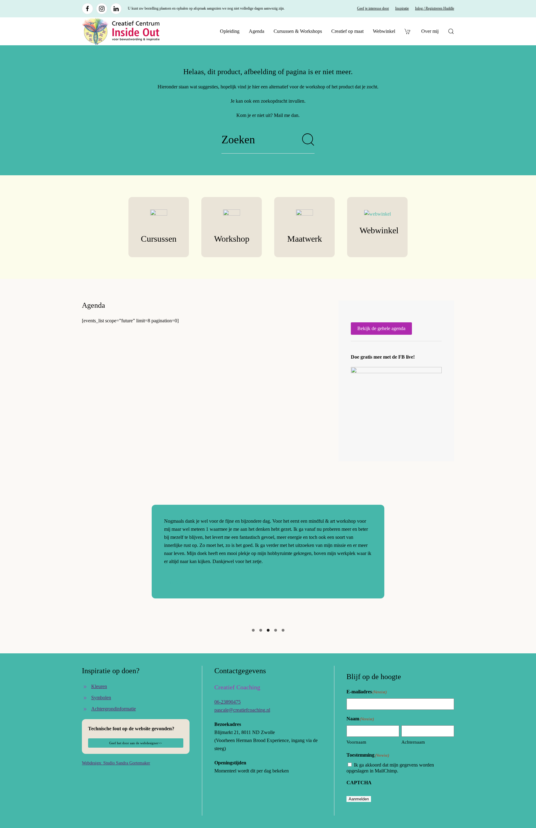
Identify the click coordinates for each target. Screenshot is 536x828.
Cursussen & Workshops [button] (298, 31)
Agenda (256, 31)
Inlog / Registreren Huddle (434, 8)
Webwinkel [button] (384, 31)
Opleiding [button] (229, 31)
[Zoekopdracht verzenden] (308, 140)
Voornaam (356, 742)
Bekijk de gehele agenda (381, 328)
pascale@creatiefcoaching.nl (242, 710)
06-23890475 (227, 702)
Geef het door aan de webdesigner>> (135, 743)
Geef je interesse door (373, 8)
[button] (451, 31)
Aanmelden (359, 799)
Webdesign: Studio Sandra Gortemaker (116, 763)
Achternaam (413, 742)
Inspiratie (402, 8)
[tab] (253, 630)
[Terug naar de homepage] (120, 31)
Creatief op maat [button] (347, 31)
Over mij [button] (430, 31)
